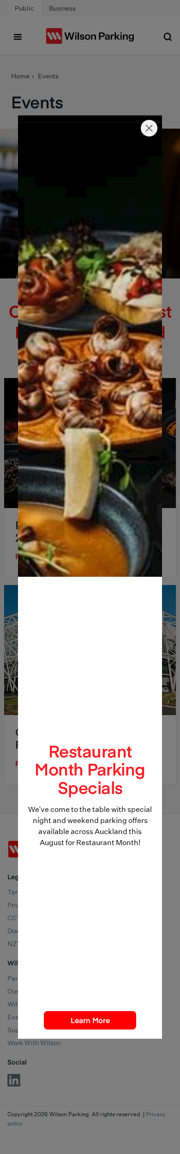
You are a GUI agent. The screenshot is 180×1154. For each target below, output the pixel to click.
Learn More (90, 1020)
